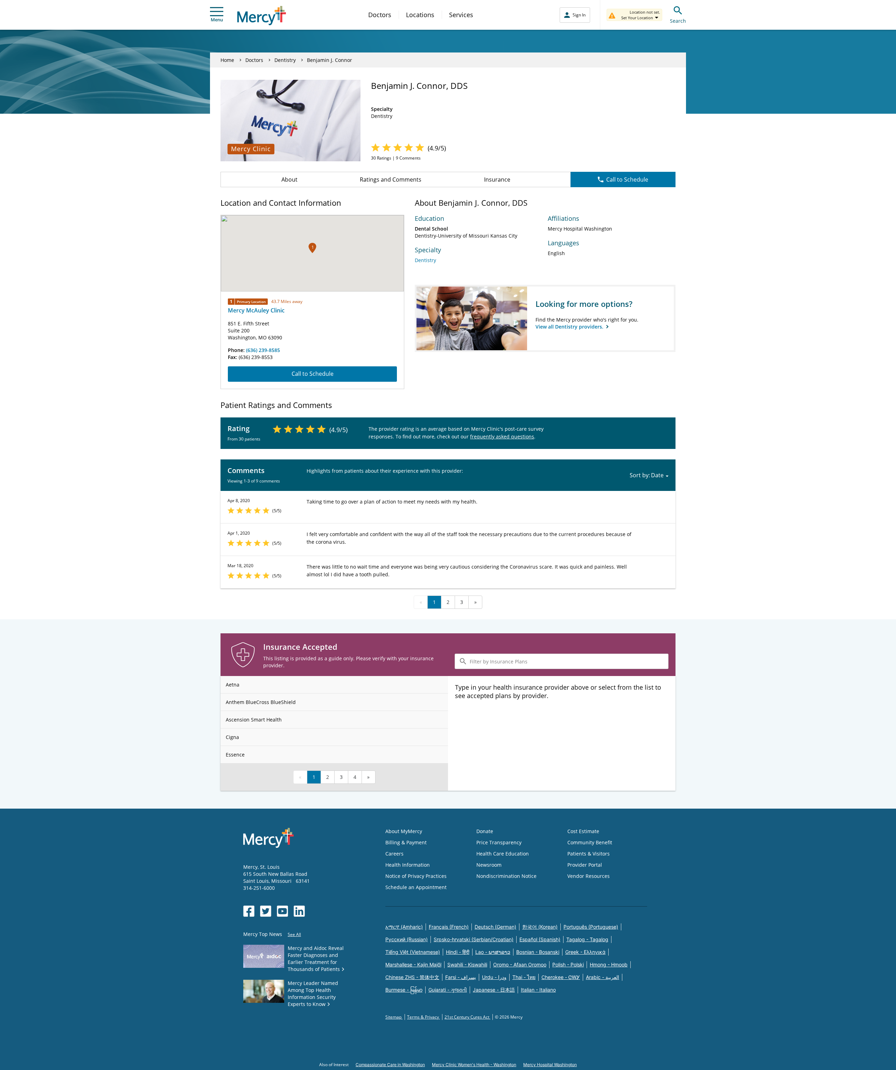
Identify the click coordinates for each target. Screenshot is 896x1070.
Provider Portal (584, 864)
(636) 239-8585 (263, 350)
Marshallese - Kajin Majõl (413, 964)
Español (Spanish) (539, 939)
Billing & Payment (406, 842)
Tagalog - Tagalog (587, 939)
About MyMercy (403, 831)
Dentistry (285, 60)
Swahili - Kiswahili (467, 964)
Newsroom (489, 864)
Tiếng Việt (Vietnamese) (412, 952)
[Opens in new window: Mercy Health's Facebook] (248, 911)
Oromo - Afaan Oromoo (519, 964)
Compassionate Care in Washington (390, 1064)
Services (461, 14)
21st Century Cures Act (467, 1017)
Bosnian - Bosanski (537, 952)
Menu (217, 19)
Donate (484, 831)
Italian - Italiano (538, 990)
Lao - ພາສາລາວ (492, 952)
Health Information (407, 864)
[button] (312, 247)
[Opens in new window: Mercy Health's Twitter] (265, 911)
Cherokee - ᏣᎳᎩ (560, 977)
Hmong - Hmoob (609, 964)
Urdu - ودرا (494, 977)
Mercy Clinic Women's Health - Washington (474, 1064)
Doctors (379, 14)
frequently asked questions (502, 436)
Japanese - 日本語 (494, 990)
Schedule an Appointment (416, 887)
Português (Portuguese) (591, 927)
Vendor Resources (588, 876)
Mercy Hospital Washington (550, 1064)
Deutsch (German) (495, 927)
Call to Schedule (627, 179)
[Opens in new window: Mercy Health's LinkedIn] (299, 911)
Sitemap (393, 1017)
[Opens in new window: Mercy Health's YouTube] (282, 911)
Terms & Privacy (423, 1017)
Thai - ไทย (524, 977)
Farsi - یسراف (460, 977)
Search (678, 20)
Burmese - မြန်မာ (403, 990)
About (289, 179)
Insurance (497, 179)
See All (294, 934)
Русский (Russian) (406, 939)
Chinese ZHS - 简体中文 (412, 977)
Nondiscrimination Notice (506, 876)
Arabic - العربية (602, 977)
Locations (420, 14)
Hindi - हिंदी (457, 952)
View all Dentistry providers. (570, 326)
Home (227, 60)
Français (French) (449, 927)
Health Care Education (502, 853)
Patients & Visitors (588, 853)
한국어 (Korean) (540, 927)
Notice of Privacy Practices (416, 876)
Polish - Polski (568, 964)
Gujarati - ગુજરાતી (447, 990)
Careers (394, 853)
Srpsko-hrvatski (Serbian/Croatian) (473, 939)
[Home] (261, 15)
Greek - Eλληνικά (585, 952)
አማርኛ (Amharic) (404, 927)
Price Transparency (499, 842)
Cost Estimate (583, 831)
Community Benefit (589, 842)
